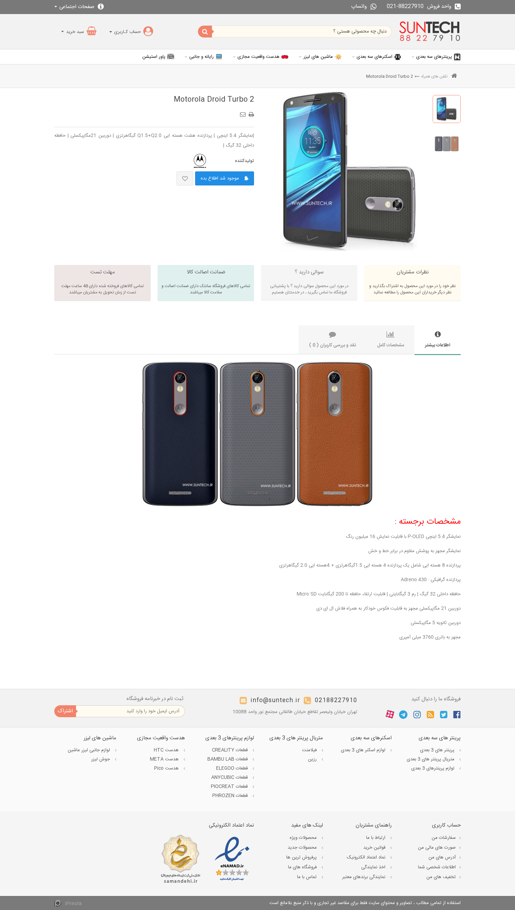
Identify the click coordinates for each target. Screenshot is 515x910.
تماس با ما (307, 877)
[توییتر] (443, 714)
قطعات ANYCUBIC (230, 777)
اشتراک (65, 711)
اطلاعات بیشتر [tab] (437, 345)
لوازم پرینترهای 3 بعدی (433, 768)
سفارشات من (444, 838)
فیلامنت (310, 750)
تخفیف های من (441, 877)
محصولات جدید (303, 847)
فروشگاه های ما (303, 867)
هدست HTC (167, 750)
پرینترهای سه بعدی (434, 57)
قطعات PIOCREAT (230, 786)
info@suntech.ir (275, 700)
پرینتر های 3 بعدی (438, 750)
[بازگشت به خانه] (454, 76)
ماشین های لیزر (318, 57)
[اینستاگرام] (417, 714)
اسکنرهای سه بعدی (374, 57)
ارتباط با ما (376, 838)
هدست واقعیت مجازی (259, 57)
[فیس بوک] (457, 714)
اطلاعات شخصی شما (437, 867)
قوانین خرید (375, 847)
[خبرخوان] (430, 714)
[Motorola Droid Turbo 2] (447, 109)
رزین (313, 759)
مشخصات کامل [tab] (390, 345)
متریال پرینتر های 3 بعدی (431, 759)
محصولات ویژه (304, 838)
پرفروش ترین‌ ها (302, 857)
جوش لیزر (101, 759)
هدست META (165, 759)
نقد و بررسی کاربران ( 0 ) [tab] (332, 345)
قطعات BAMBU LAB (228, 759)
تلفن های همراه (434, 76)
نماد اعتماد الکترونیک (367, 857)
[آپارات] (390, 714)
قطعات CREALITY (230, 750)
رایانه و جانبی (201, 57)
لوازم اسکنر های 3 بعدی (364, 750)
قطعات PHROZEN (230, 796)
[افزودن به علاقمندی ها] (185, 178)
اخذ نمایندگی (374, 867)
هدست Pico (167, 768)
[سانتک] (430, 31)
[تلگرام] (403, 714)
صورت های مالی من (437, 847)
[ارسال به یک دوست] (244, 112)
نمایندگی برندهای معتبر (364, 877)
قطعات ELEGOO (232, 768)
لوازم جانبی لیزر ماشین (89, 750)
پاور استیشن (153, 57)
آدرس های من (442, 857)
